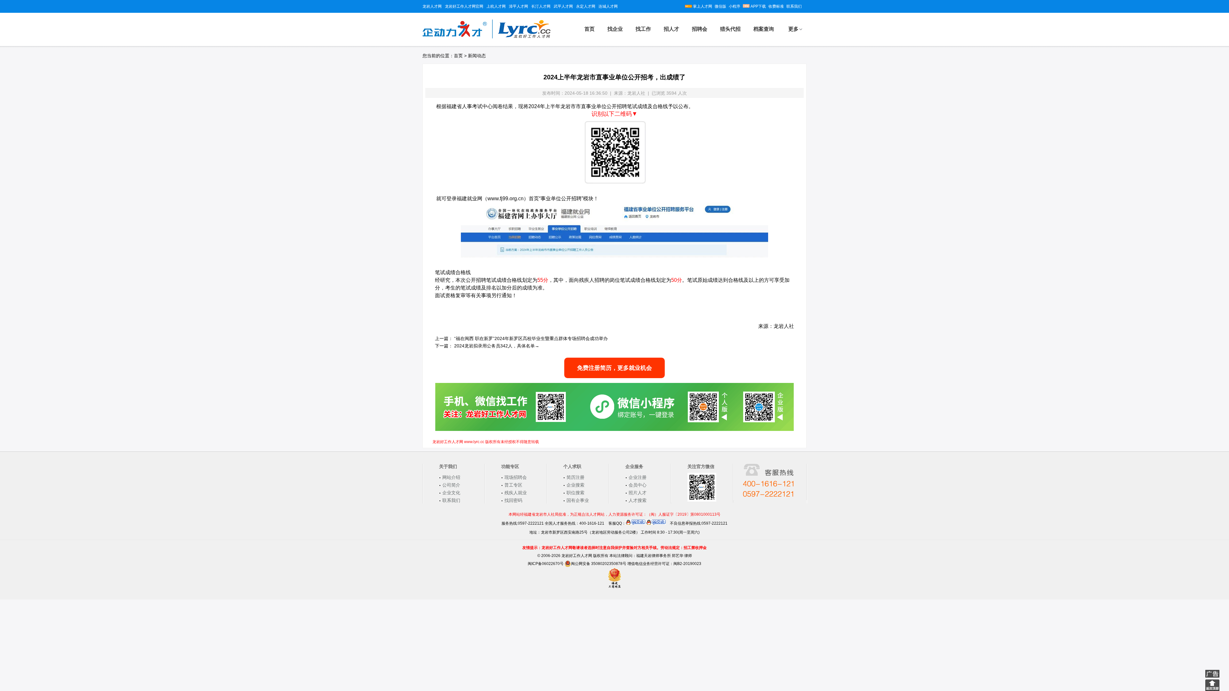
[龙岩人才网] (486, 37)
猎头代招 (730, 29)
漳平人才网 (518, 6)
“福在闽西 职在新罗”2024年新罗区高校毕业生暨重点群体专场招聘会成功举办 (531, 338)
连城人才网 (608, 6)
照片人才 (638, 492)
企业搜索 (575, 485)
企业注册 (638, 477)
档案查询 (763, 29)
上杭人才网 (496, 6)
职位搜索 (575, 492)
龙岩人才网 (432, 6)
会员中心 (638, 485)
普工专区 (513, 485)
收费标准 (776, 6)
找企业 (615, 29)
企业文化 (451, 492)
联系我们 (794, 6)
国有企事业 (577, 500)
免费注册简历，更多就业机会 (614, 368)
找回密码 (513, 500)
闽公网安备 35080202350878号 (598, 563)
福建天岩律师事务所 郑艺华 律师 (664, 555)
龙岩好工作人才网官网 (464, 6)
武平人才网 (563, 6)
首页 (589, 29)
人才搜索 (638, 500)
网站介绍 (451, 477)
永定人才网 (585, 6)
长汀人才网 (540, 6)
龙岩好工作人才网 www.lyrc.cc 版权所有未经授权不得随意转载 (485, 442)
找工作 (643, 29)
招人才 (671, 29)
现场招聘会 (515, 477)
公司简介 (451, 485)
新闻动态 (477, 55)
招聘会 (699, 29)
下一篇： (444, 345)
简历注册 (575, 477)
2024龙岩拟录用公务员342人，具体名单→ (496, 345)
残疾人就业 (515, 492)
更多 (793, 29)
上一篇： (444, 338)
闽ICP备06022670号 (546, 563)
